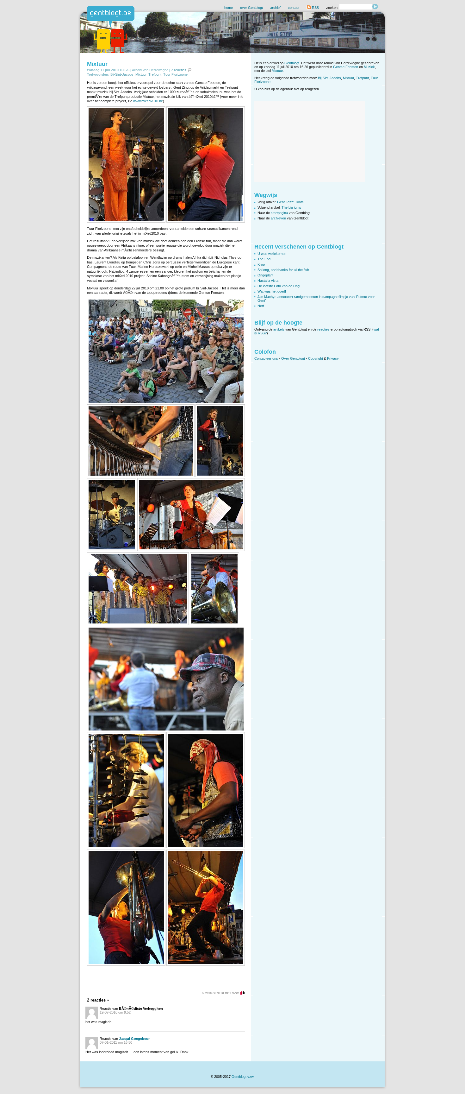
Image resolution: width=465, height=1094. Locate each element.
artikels (278, 329)
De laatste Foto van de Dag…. (280, 286)
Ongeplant (265, 275)
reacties (323, 329)
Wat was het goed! (271, 291)
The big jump (291, 207)
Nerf (260, 306)
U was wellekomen (271, 254)
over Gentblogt (251, 7)
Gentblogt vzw (242, 1076)
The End (263, 259)
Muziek (369, 67)
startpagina (279, 213)
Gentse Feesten (345, 67)
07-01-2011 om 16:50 (116, 1042)
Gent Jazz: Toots (290, 202)
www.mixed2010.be (148, 101)
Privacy (333, 358)
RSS (315, 7)
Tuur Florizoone (175, 74)
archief (275, 7)
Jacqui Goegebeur (134, 1038)
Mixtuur (97, 64)
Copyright (315, 358)
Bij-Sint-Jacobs (121, 74)
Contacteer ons (266, 358)
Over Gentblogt (293, 358)
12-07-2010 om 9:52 (115, 1012)
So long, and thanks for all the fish (283, 270)
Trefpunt (154, 74)
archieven (278, 218)
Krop (261, 264)
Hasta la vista (267, 280)
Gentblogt (291, 63)
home (228, 7)
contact (293, 7)
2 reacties (178, 70)
